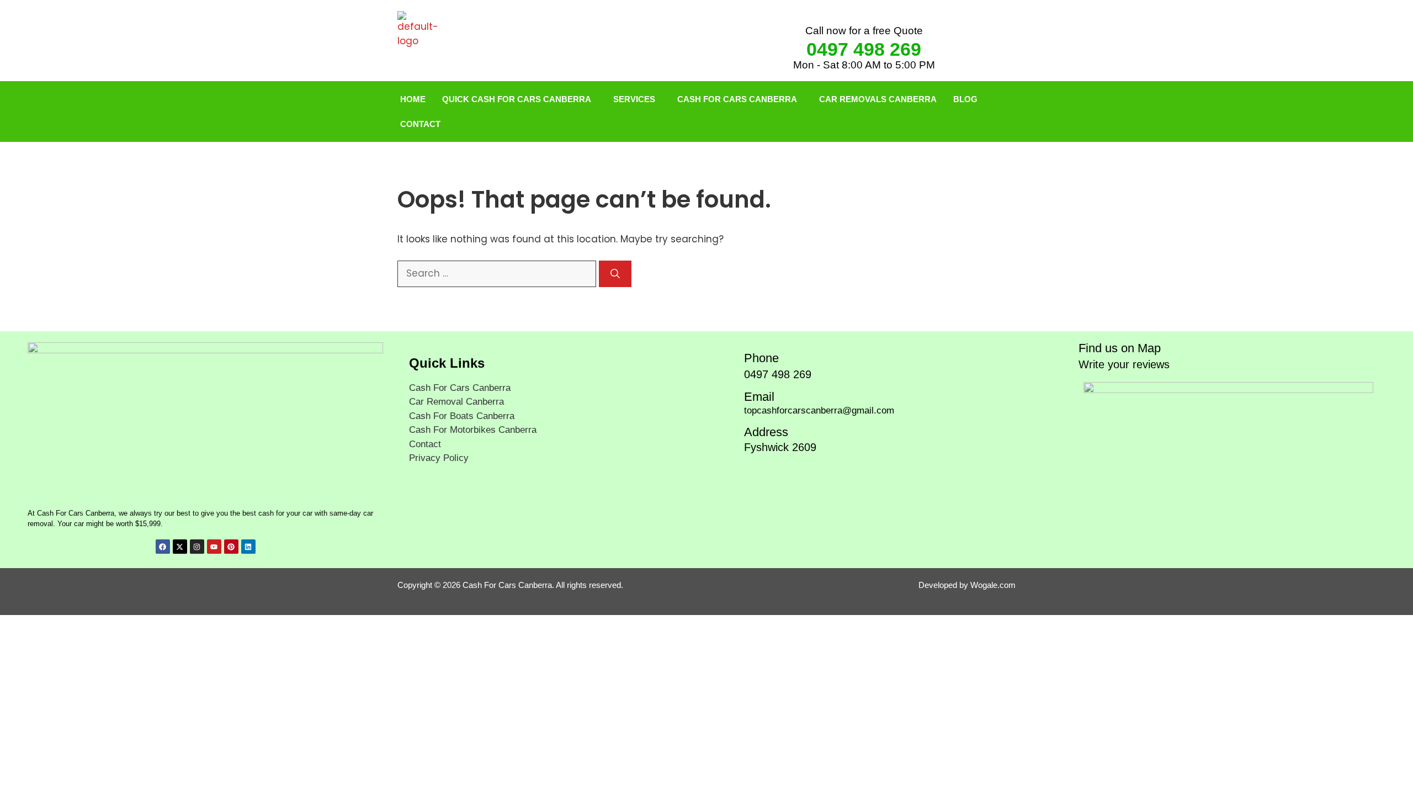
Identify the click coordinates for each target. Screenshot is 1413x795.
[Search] (615, 274)
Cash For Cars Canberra (737, 99)
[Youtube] (214, 546)
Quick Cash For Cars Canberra (516, 99)
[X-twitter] (180, 546)
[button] (519, 99)
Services (634, 99)
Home (413, 99)
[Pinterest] (231, 546)
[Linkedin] (248, 546)
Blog (965, 99)
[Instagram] (197, 546)
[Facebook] (163, 546)
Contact (420, 124)
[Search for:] (498, 273)
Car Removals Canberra (878, 99)
